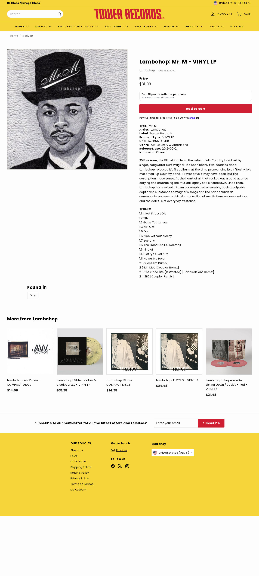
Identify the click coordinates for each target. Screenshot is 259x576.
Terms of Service (82, 484)
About (215, 26)
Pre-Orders (145, 26)
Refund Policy (79, 472)
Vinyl (33, 295)
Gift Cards (193, 26)
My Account (78, 489)
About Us (76, 450)
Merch (169, 26)
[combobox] (35, 14)
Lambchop (147, 70)
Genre (20, 26)
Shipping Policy (80, 467)
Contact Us (78, 461)
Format (41, 26)
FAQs (73, 456)
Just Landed (114, 26)
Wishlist (237, 26)
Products (27, 35)
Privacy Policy (79, 478)
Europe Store (30, 3)
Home (14, 35)
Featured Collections (76, 26)
